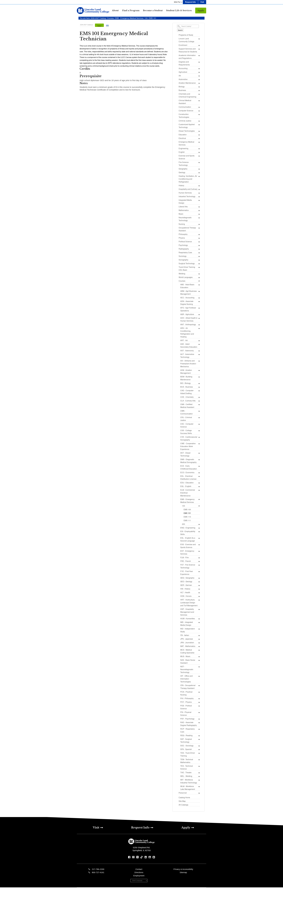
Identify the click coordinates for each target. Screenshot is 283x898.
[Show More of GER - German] (199, 585)
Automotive (183, 79)
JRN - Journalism (187, 642)
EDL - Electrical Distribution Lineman (188, 477)
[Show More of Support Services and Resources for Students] (199, 49)
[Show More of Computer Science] (199, 110)
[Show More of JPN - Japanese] (199, 639)
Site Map (182, 801)
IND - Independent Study (187, 630)
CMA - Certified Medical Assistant (187, 405)
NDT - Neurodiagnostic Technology (186, 669)
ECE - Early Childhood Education (188, 467)
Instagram (133, 857)
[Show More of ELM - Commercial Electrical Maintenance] (199, 490)
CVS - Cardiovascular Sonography (188, 438)
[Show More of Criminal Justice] (199, 121)
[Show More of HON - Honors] (199, 596)
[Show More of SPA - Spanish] (199, 749)
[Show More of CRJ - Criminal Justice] (199, 417)
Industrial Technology (187, 196)
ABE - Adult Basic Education (187, 286)
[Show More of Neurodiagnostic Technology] (199, 217)
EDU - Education (187, 482)
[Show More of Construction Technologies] (199, 114)
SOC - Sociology (186, 745)
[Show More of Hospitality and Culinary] (199, 189)
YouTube (150, 857)
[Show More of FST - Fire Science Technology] (199, 565)
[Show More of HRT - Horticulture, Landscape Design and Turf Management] (199, 600)
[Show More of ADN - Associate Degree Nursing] (199, 301)
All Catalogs (183, 804)
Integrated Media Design (185, 201)
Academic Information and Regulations (187, 56)
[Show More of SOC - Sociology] (199, 745)
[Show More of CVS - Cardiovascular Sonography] (199, 437)
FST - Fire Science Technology (187, 566)
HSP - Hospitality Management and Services (187, 612)
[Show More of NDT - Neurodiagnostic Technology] (199, 666)
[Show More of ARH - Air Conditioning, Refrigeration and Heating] (199, 328)
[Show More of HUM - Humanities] (199, 618)
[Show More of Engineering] (199, 148)
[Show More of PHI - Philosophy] (199, 698)
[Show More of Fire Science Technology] (199, 162)
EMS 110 (187, 516)
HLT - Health (185, 592)
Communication (185, 107)
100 (146, 18)
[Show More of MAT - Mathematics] (199, 646)
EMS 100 (187, 509)
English (182, 152)
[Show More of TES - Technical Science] (199, 766)
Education (183, 134)
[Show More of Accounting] (199, 68)
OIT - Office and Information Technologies (186, 679)
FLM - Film (184, 557)
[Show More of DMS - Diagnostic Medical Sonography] (199, 459)
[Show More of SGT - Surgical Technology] (199, 739)
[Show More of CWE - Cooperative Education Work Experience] (199, 443)
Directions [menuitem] (138, 872)
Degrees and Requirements (184, 63)
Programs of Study (186, 35)
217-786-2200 (98, 869)
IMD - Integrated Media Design (186, 623)
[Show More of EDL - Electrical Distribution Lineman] (199, 476)
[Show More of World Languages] (199, 277)
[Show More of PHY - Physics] (199, 702)
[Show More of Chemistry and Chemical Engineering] (199, 94)
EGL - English (185, 486)
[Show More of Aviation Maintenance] (199, 83)
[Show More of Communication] (199, 107)
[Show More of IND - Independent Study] (199, 629)
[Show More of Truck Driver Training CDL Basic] (199, 267)
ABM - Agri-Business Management (188, 292)
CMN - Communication (186, 412)
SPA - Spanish (186, 749)
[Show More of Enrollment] (199, 45)
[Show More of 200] (199, 524)
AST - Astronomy (187, 350)
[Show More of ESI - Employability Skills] (199, 531)
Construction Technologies (184, 115)
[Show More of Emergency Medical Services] (199, 142)
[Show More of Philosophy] (199, 234)
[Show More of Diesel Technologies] (199, 131)
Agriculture (183, 72)
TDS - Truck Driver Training (187, 754)
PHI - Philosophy (187, 698)
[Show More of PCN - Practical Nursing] (199, 692)
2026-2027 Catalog (98, 18)
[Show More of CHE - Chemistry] (199, 397)
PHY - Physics (186, 702)
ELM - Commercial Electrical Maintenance (187, 493)
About (115, 10)
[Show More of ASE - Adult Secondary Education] (199, 344)
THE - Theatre (185, 772)
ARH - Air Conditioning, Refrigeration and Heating (187, 332)
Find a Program (131, 10)
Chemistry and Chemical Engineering (187, 95)
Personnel (183, 793)
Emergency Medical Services (186, 143)
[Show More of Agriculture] (199, 72)
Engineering (183, 148)
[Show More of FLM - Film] (199, 557)
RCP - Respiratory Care (187, 730)
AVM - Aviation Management (186, 371)
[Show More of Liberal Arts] (199, 206)
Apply (200, 10)
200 (183, 524)
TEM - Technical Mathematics (186, 761)
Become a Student (153, 10)
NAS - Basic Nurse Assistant (187, 661)
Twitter (137, 857)
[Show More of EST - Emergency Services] (199, 551)
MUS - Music (185, 656)
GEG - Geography (187, 578)
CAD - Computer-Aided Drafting (187, 392)
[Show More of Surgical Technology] (199, 263)
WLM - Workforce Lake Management (187, 787)
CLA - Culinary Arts (187, 400)
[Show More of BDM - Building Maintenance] (199, 377)
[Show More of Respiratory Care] (199, 252)
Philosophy (183, 234)
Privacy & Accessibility (183, 869)
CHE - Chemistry (187, 397)
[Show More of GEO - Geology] (199, 581)
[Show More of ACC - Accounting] (199, 297)
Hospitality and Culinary (188, 189)
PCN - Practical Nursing (186, 693)
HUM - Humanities (187, 618)
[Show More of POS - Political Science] (199, 706)
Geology (182, 172)
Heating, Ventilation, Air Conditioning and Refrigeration (188, 179)
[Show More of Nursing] (199, 224)
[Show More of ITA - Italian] (199, 635)
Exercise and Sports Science (186, 157)
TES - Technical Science (186, 767)
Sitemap (183, 872)
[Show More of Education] (199, 134)
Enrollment (183, 45)
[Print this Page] (107, 26)
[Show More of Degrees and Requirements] (199, 62)
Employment (138, 876)
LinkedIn (145, 857)
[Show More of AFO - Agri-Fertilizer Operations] (199, 308)
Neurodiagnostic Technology (185, 219)
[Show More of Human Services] (199, 193)
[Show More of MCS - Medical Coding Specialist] (199, 650)
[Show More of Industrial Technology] (199, 196)
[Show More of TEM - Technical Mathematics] (199, 759)
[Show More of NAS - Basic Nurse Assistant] (199, 660)
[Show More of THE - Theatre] (199, 772)
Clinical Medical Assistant (185, 102)
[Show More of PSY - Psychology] (199, 719)
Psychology (183, 245)
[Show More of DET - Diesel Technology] (199, 453)
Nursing (182, 224)
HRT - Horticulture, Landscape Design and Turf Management (188, 602)
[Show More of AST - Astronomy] (199, 350)
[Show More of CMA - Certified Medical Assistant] (199, 404)
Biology (182, 86)
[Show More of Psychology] (199, 245)
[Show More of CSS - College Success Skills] (199, 430)
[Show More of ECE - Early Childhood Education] (199, 466)
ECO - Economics (187, 472)
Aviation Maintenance (187, 83)
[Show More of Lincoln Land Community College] (199, 38)
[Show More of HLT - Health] (199, 592)
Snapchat (154, 857)
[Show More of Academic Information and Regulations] (199, 55)
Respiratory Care (185, 252)
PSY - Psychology (187, 718)
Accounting (183, 68)
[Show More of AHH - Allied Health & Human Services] (199, 318)
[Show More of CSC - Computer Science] (199, 424)
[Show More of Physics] (199, 238)
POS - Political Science (186, 707)
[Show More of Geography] (199, 169)
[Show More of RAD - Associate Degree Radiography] (199, 722)
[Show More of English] (199, 152)
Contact (138, 869)
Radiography (184, 249)
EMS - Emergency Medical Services (129, 18)
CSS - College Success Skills (186, 432)
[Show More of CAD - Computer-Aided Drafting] (199, 390)
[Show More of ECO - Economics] (199, 472)
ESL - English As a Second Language (187, 539)
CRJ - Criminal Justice (186, 418)
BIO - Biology (185, 383)
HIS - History (185, 588)
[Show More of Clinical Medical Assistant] (199, 100)
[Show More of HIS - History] (199, 589)
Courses (110, 18)
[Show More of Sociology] (199, 256)
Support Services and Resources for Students (188, 50)
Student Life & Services (179, 10)
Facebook (129, 857)
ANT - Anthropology (188, 324)
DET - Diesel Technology (185, 454)
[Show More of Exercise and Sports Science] (199, 156)
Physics (182, 238)
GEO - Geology (186, 581)
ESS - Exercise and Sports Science (188, 546)
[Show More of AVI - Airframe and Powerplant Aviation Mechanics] (199, 361)
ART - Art (184, 340)
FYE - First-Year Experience (186, 572)
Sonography (183, 259)
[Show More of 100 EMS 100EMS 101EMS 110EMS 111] (199, 506)
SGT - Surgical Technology (186, 740)
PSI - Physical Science (185, 713)
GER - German (186, 585)
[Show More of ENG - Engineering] (199, 528)
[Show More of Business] (199, 90)
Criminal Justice (185, 120)
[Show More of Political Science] (199, 241)
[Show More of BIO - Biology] (199, 383)
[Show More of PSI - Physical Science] (199, 712)
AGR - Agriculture (187, 314)
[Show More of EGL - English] (199, 486)
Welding (182, 273)
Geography (183, 168)
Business (182, 90)
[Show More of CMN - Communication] (199, 411)
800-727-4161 (98, 872)
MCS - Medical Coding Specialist (187, 651)
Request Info (190, 2)
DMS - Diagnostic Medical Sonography (188, 460)
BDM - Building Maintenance (186, 378)
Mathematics (184, 210)
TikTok (141, 857)
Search (180, 30)
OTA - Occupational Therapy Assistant (187, 686)
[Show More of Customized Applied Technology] (199, 124)
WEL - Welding (186, 776)
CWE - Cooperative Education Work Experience (188, 446)
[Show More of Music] (199, 214)
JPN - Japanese (186, 639)
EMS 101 (187, 513)
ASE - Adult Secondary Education (188, 345)
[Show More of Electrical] (199, 138)
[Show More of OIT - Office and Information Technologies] (199, 676)
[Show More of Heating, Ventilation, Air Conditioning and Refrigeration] (199, 176)
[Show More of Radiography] (199, 249)
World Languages (186, 277)
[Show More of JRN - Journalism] (199, 642)
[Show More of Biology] (199, 86)
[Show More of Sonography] (199, 260)
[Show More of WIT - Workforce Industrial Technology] (199, 780)
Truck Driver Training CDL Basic (187, 268)
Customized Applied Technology (187, 126)
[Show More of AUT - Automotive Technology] (199, 354)
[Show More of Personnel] (199, 793)
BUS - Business (186, 387)
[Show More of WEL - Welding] (199, 776)
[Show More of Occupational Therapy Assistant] (199, 228)
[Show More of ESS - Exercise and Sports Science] (199, 544)
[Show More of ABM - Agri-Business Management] (199, 291)
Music (181, 214)
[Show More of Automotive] (199, 79)
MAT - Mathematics (187, 646)
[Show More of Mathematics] (199, 210)
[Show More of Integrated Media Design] (199, 200)
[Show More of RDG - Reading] (199, 735)
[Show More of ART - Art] (199, 340)
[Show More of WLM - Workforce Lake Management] (199, 786)
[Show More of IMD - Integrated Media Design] (199, 622)
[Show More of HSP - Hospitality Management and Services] (199, 609)
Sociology (182, 256)
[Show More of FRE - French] (199, 561)
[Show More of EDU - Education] (199, 482)
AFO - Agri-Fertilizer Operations (188, 309)
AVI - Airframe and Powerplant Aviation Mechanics (188, 363)
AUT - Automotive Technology (187, 355)
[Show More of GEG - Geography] (199, 578)
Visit (202, 2)
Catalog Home (184, 797)
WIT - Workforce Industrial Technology (188, 781)
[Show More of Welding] (199, 273)
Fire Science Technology (184, 163)
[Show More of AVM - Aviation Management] (199, 370)
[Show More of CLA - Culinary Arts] (199, 401)
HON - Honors (185, 596)
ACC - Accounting (187, 297)
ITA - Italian (184, 635)
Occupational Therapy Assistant (187, 229)
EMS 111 (187, 520)
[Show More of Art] (199, 76)
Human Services (185, 192)
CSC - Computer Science (186, 425)
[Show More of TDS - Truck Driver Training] (199, 753)
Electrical (182, 138)
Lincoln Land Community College (186, 40)
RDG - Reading (186, 735)
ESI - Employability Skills (187, 532)
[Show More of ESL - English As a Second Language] (199, 538)
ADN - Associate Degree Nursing (186, 302)
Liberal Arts (183, 206)
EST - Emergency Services (187, 552)
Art (180, 75)
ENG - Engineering (187, 527)
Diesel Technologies (187, 131)
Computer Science (186, 110)
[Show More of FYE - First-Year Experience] (199, 571)
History (181, 185)
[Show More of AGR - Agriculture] (199, 314)
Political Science (185, 241)
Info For (177, 2)
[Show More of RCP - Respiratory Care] (199, 729)
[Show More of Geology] (199, 172)
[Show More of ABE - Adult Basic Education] (199, 284)
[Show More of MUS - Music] (199, 656)
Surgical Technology (187, 263)
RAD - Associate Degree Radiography (188, 723)
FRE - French (185, 561)
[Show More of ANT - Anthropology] (199, 324)
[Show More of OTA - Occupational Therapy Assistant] (199, 685)
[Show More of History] (199, 185)
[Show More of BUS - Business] (199, 387)
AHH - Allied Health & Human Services (188, 319)
